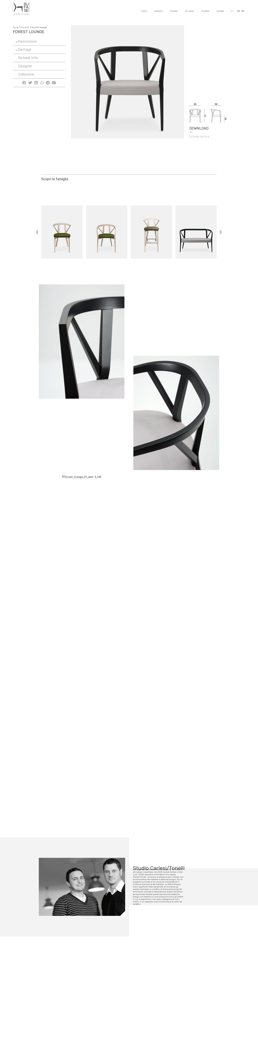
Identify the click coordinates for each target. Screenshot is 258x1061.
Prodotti (174, 11)
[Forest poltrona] (106, 232)
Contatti (220, 11)
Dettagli (24, 50)
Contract (205, 11)
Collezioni (158, 11)
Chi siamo (189, 11)
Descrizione (27, 41)
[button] (39, 41)
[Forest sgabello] (151, 232)
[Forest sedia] (61, 232)
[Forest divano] (196, 232)
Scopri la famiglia (54, 179)
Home (144, 11)
